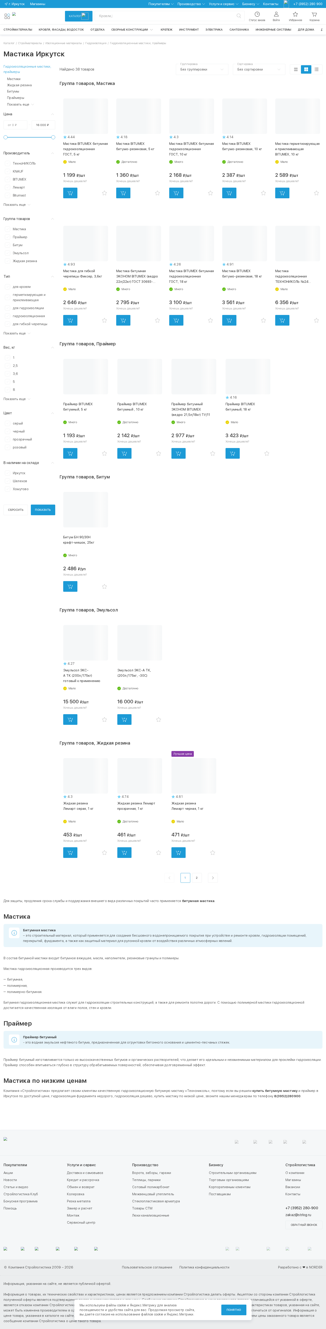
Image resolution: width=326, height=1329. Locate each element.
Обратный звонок (304, 1225)
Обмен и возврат (80, 1187)
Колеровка (75, 1194)
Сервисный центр (81, 1223)
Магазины (293, 1180)
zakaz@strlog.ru (298, 1215)
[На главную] (28, 16)
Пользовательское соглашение (147, 1267)
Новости (10, 1180)
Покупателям (159, 4)
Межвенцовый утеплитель (153, 1194)
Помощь (10, 1208)
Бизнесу (248, 4)
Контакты (270, 4)
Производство (189, 4)
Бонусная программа (20, 1201)
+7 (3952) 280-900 (301, 1208)
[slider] (6, 137)
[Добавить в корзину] (70, 193)
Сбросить (15, 509)
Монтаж (73, 1215)
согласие (102, 1314)
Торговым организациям (229, 1180)
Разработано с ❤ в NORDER (300, 1267)
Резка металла (78, 1201)
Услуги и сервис (221, 4)
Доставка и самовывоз (85, 1173)
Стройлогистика (300, 1165)
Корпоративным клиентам (230, 1187)
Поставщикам (220, 1194)
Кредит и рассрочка (83, 1180)
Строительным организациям (233, 1173)
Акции (8, 1173)
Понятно (234, 1309)
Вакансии (292, 1187)
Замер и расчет (79, 1208)
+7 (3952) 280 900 (307, 4)
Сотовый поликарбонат (151, 1187)
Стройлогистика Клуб (21, 1194)
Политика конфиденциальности (204, 1267)
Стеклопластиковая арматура (156, 1201)
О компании (294, 1173)
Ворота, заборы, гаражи (151, 1173)
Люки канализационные (150, 1215)
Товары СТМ (142, 1208)
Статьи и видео (16, 1187)
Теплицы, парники (146, 1180)
